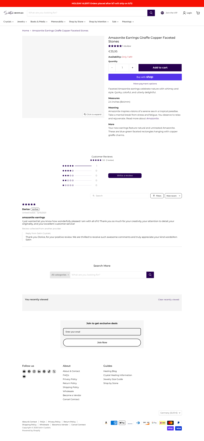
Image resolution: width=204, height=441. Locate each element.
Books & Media (38, 21)
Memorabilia (57, 21)
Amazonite (152, 118)
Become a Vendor (72, 395)
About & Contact (71, 371)
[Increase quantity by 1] (132, 67)
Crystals (7, 21)
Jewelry (21, 21)
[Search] (151, 13)
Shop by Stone (76, 21)
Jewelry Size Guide (113, 379)
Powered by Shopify (31, 430)
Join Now (102, 342)
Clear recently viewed (168, 299)
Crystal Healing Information (117, 375)
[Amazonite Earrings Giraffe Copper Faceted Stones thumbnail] (27, 125)
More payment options (145, 83)
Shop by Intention (98, 21)
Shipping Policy (71, 387)
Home (25, 30)
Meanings (127, 21)
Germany (169, 413)
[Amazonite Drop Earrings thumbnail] (88, 125)
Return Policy (70, 383)
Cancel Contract (71, 399)
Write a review (125, 175)
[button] (115, 46)
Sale (114, 21)
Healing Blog (110, 371)
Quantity (112, 61)
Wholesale (68, 391)
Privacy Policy (70, 379)
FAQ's (66, 375)
